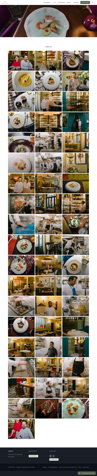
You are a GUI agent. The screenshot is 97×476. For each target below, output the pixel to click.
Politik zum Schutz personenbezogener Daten (68, 467)
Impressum (45, 467)
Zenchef (33, 467)
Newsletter (54, 459)
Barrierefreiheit (86, 467)
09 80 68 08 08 (11, 456)
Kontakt (76, 2)
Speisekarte (46, 2)
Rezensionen (61, 2)
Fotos (54, 2)
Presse (69, 2)
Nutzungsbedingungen (53, 467)
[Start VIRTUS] (5, 2)
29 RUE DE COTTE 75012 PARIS (17, 454)
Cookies (80, 467)
